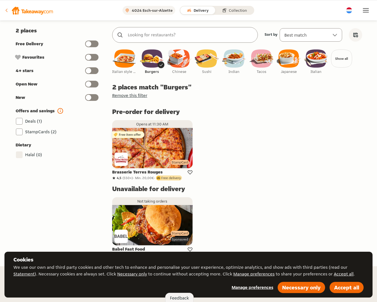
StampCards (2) (41, 132)
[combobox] (190, 35)
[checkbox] (124, 61)
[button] (28, 10)
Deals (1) (33, 121)
